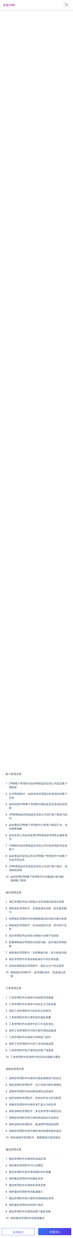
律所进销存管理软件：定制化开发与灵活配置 (35, 1098)
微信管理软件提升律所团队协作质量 (30, 1172)
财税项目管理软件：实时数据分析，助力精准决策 (38, 952)
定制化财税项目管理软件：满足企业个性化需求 (36, 965)
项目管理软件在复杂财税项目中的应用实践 (34, 959)
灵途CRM (9, 5)
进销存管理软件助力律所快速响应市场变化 (34, 1117)
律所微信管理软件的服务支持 (26, 1178)
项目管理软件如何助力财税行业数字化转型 (34, 935)
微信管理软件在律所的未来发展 (27, 1185)
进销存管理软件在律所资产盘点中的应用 (32, 1104)
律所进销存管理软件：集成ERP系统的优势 (34, 1124)
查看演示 (54, 1232)
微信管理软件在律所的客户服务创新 (30, 1211)
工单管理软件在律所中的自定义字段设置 (32, 1004)
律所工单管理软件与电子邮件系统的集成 (32, 1030)
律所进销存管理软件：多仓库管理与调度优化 (35, 1111)
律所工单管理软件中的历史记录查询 (30, 1010)
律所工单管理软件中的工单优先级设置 (31, 1043)
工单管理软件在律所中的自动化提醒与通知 (35, 1057)
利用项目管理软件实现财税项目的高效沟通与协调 (38, 918)
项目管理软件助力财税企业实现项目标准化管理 (36, 901)
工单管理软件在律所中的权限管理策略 (31, 997)
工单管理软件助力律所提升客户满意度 (31, 1050)
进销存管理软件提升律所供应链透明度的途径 (35, 1131)
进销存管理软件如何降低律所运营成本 (31, 1091)
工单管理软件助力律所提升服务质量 (30, 1017)
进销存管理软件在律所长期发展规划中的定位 (35, 1078)
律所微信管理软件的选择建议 (27, 1218)
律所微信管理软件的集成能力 (26, 1191)
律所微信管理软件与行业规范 (26, 1165)
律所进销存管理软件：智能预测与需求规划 (35, 1137)
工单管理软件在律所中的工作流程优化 (31, 1024)
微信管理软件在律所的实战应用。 (28, 1158)
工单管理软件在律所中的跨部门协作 (30, 1037)
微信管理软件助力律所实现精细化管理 (31, 1198)
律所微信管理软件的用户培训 (26, 1205)
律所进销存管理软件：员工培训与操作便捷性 (35, 1084)
